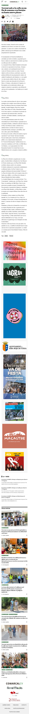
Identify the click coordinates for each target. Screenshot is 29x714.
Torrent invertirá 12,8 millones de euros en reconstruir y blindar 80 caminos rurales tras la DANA (14, 618)
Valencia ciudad (13, 614)
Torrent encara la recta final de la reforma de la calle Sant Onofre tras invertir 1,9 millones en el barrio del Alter (14, 646)
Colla (3, 669)
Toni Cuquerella (6, 564)
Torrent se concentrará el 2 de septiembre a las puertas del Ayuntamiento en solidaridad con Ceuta (14, 531)
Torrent (11, 236)
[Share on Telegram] (7, 21)
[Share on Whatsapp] (4, 21)
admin (8, 15)
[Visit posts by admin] (3, 16)
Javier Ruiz (5, 677)
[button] (2, 2)
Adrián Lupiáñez (6, 535)
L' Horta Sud (5, 5)
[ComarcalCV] (14, 2)
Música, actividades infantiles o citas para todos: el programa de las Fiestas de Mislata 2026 (13, 673)
